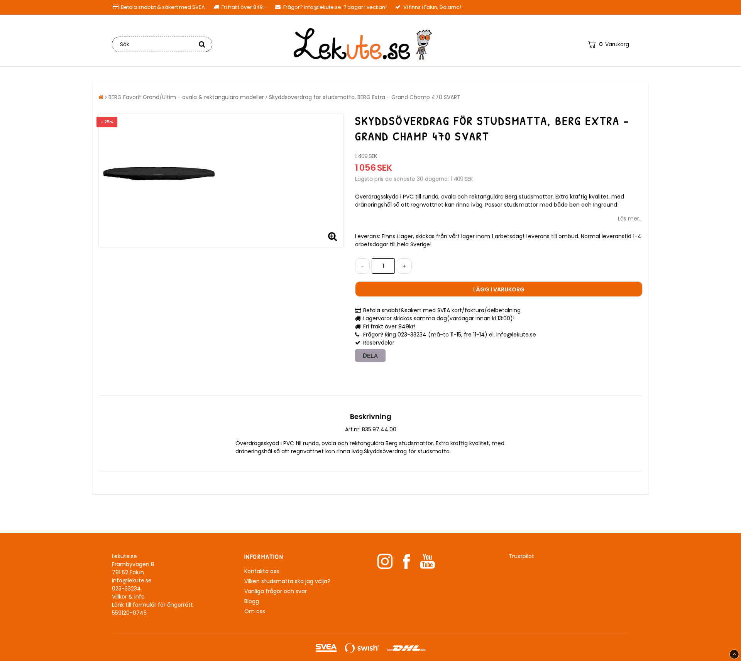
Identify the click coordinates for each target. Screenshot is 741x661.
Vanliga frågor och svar (275, 591)
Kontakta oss (261, 571)
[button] (608, 44)
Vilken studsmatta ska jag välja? (287, 581)
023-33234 (126, 588)
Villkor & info (128, 596)
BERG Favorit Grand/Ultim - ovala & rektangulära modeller (186, 97)
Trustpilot (521, 556)
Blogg (251, 601)
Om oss (254, 611)
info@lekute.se (132, 580)
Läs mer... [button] (630, 218)
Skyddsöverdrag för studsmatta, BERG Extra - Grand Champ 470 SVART (364, 97)
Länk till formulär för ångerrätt (152, 605)
